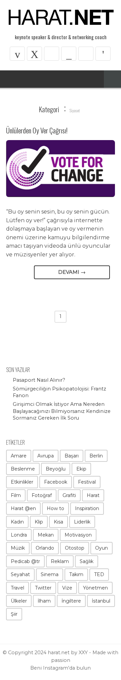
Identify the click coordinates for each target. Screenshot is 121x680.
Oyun (101, 548)
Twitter (43, 588)
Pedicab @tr (25, 561)
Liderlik (82, 522)
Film (16, 495)
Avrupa (45, 456)
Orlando (45, 548)
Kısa (58, 522)
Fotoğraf (42, 495)
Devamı (72, 272)
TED (99, 574)
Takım (76, 574)
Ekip (81, 469)
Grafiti (69, 495)
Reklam (60, 561)
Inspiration (87, 508)
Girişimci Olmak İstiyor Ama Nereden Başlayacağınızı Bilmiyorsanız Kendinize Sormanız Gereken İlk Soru (62, 411)
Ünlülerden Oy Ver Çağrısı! (37, 130)
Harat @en (23, 508)
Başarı (72, 456)
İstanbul (101, 601)
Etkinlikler (22, 482)
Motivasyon (78, 535)
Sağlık (86, 561)
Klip (39, 522)
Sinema (49, 574)
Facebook (55, 482)
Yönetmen (95, 588)
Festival (87, 482)
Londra (19, 535)
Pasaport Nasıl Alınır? (39, 380)
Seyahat (20, 574)
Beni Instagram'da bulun (60, 668)
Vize (67, 588)
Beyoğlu (56, 469)
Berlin (96, 456)
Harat (93, 495)
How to (55, 508)
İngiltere (71, 601)
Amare (19, 456)
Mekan (46, 535)
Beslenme (23, 469)
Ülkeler (19, 601)
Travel (17, 588)
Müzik (18, 548)
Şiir (14, 614)
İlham (44, 601)
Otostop (74, 548)
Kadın (17, 522)
